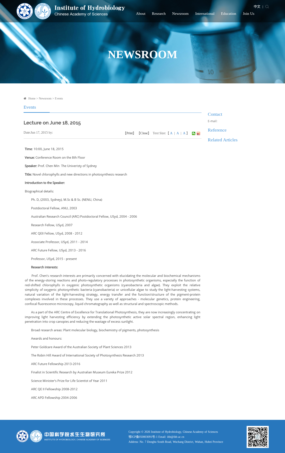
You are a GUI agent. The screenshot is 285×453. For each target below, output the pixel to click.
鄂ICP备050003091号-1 (143, 436)
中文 (257, 6)
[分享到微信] (193, 133)
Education (228, 13)
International (204, 13)
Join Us (248, 13)
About (140, 13)
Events (59, 98)
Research (159, 13)
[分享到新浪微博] (198, 133)
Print (129, 133)
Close (144, 133)
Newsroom (180, 13)
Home (31, 98)
